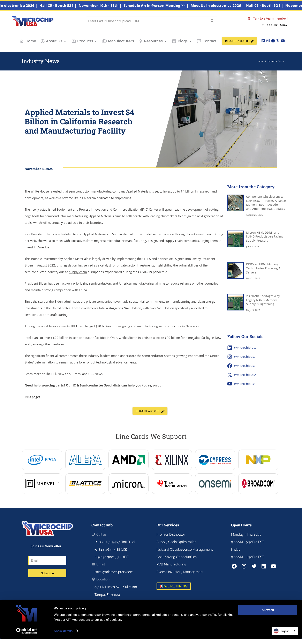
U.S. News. (95, 374)
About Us (54, 41)
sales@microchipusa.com (114, 572)
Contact (210, 41)
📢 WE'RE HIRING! (173, 586)
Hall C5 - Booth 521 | (68, 5)
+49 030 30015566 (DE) (112, 557)
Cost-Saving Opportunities (177, 557)
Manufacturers (121, 41)
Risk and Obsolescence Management (185, 549)
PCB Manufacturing (171, 564)
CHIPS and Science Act (157, 259)
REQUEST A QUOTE (237, 41)
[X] (278, 41)
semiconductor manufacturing (90, 191)
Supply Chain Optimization (176, 542)
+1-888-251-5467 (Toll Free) (115, 542)
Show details (63, 631)
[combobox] (285, 631)
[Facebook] (273, 41)
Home (30, 41)
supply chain (78, 272)
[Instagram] (268, 41)
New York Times (69, 374)
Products (85, 41)
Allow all (268, 610)
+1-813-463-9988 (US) (111, 549)
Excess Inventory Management (180, 572)
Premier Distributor (171, 534)
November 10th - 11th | (110, 5)
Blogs (183, 41)
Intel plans (32, 338)
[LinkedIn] (263, 41)
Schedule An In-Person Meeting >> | (166, 5)
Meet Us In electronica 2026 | (228, 5)
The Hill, (51, 374)
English (285, 631)
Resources (153, 41)
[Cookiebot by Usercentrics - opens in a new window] (27, 631)
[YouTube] (283, 41)
